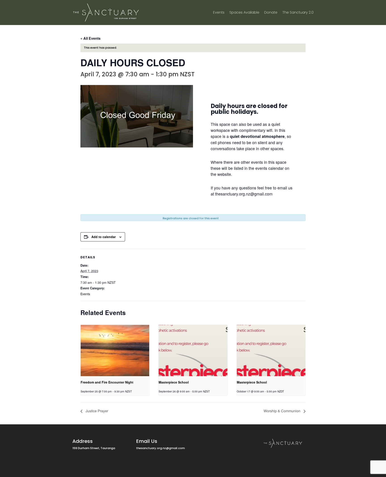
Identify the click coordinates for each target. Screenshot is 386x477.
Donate (270, 13)
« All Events (90, 38)
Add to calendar (103, 236)
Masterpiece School (174, 382)
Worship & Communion (282, 410)
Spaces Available (244, 13)
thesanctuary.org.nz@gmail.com (160, 448)
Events (218, 13)
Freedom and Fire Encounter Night (107, 382)
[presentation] (115, 350)
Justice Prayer (96, 410)
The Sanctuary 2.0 (298, 13)
